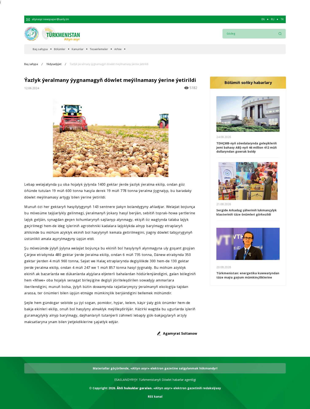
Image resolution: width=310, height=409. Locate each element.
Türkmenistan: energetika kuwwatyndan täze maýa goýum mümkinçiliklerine (247, 275)
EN (263, 19)
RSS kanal (155, 396)
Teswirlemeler (99, 49)
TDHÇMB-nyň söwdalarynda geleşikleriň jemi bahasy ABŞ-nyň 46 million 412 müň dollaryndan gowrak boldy (246, 147)
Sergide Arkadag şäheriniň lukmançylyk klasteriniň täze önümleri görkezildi (246, 212)
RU (272, 19)
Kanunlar (78, 49)
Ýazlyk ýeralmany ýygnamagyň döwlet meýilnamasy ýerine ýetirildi (109, 64)
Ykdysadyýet (53, 64)
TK (282, 19)
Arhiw (117, 49)
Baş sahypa (40, 49)
